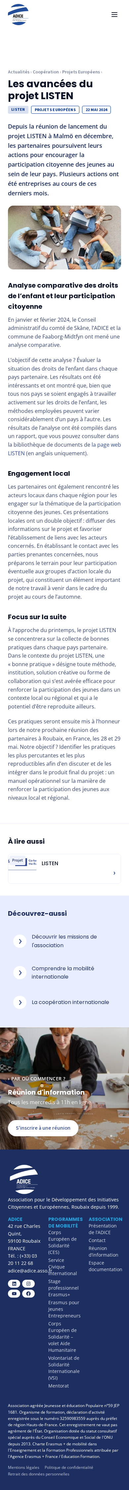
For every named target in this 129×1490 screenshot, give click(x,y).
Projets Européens (81, 72)
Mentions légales (23, 1467)
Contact (97, 1240)
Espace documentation (105, 1266)
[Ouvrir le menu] (114, 14)
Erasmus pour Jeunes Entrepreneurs (64, 1309)
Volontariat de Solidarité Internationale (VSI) (64, 1368)
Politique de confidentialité (69, 1467)
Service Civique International (62, 1266)
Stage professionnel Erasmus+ (63, 1288)
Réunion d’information (103, 1251)
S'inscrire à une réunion (43, 1128)
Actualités (18, 72)
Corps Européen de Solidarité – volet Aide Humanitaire (62, 1336)
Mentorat (58, 1386)
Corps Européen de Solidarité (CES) (62, 1242)
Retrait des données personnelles (38, 1474)
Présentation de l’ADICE (103, 1229)
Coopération (46, 72)
